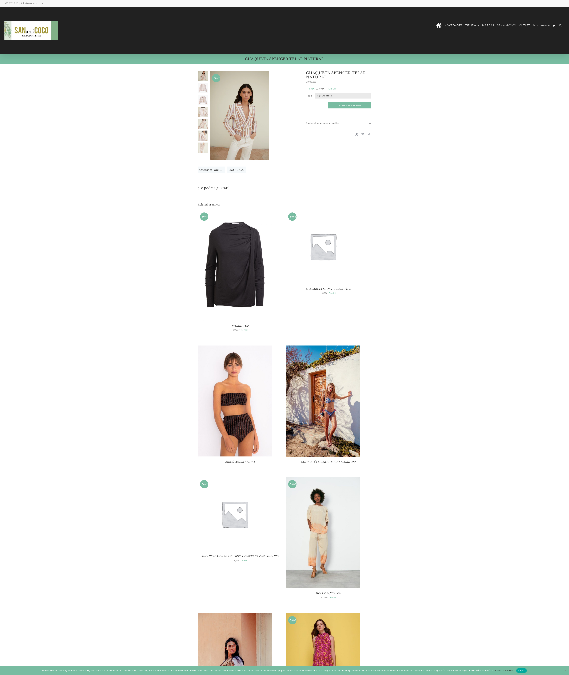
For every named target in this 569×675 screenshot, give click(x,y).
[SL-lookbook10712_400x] (253, 115)
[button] (560, 25)
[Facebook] (351, 134)
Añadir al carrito (349, 105)
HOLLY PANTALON (328, 593)
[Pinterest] (362, 134)
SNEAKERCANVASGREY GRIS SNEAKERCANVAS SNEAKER (240, 556)
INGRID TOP (240, 325)
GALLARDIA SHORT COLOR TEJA (328, 288)
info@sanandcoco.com (32, 3)
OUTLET (219, 170)
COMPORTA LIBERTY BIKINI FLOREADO (328, 461)
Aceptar (521, 670)
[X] (357, 134)
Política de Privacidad (504, 670)
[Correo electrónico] (368, 134)
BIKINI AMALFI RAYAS (240, 461)
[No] (565, 670)
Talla (309, 95)
